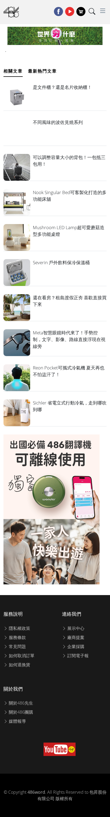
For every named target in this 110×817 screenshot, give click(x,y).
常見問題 (17, 646)
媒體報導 (17, 721)
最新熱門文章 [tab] (42, 71)
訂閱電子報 (77, 656)
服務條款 (17, 637)
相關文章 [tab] (13, 71)
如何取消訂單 (21, 656)
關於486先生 (20, 703)
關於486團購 (20, 712)
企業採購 (75, 646)
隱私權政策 (19, 628)
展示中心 (75, 628)
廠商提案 (75, 637)
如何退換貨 (19, 665)
